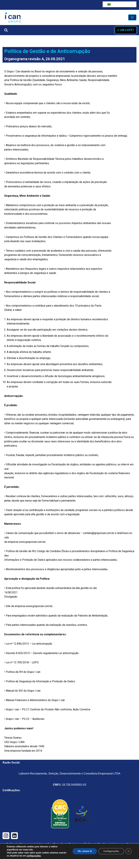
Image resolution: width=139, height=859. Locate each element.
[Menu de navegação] (132, 17)
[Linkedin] (14, 835)
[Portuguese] (119, 4)
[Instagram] (6, 835)
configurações (34, 855)
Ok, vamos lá (85, 851)
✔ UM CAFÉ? (125, 30)
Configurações (111, 851)
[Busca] (6, 30)
